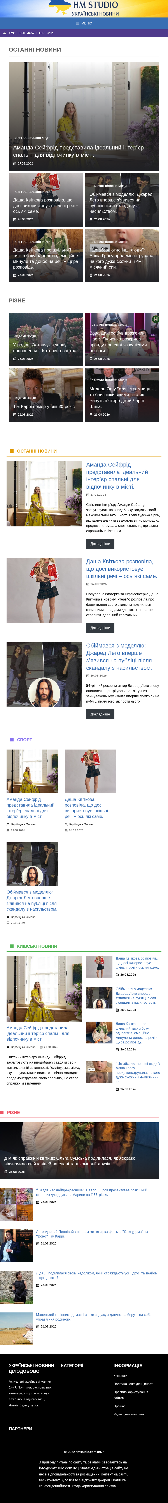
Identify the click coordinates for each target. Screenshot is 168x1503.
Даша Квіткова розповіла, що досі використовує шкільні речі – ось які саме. (45, 205)
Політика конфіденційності (133, 1384)
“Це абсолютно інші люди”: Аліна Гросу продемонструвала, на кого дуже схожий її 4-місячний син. (121, 258)
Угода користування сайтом (94, 1486)
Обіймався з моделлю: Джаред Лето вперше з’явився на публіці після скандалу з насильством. (120, 202)
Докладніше (100, 543)
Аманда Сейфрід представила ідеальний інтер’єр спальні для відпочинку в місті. (78, 151)
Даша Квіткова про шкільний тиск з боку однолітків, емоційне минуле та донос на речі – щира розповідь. (45, 258)
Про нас (120, 1406)
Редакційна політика (129, 1414)
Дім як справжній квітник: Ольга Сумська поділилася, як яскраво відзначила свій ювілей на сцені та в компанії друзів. (69, 1160)
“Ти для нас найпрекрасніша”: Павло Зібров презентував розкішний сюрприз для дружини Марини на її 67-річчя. (91, 1192)
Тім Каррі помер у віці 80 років (44, 406)
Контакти (120, 1376)
